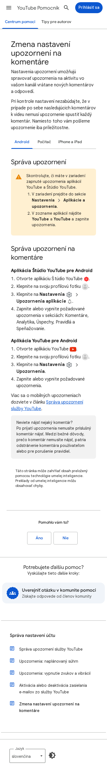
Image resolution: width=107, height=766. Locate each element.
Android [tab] (22, 142)
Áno (39, 538)
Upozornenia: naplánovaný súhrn (48, 661)
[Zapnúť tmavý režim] (52, 755)
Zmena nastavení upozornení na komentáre (49, 707)
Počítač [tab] (44, 142)
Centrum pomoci (20, 21)
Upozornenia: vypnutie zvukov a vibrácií (55, 673)
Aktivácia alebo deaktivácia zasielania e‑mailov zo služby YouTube (53, 688)
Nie (66, 538)
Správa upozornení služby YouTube (51, 649)
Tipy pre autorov (56, 21)
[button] (8, 7)
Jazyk (19, 749)
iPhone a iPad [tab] (70, 142)
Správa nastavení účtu (32, 635)
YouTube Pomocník (38, 8)
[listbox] (27, 756)
